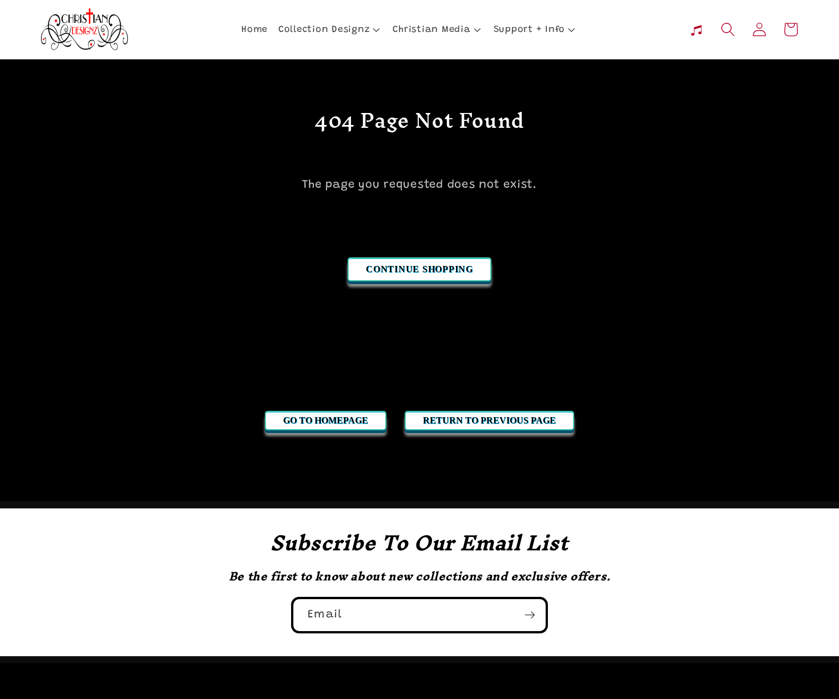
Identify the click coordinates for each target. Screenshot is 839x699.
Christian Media (431, 29)
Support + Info (530, 29)
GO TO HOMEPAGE (325, 420)
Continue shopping (419, 269)
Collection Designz (324, 29)
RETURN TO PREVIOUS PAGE (489, 420)
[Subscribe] (530, 615)
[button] (328, 29)
